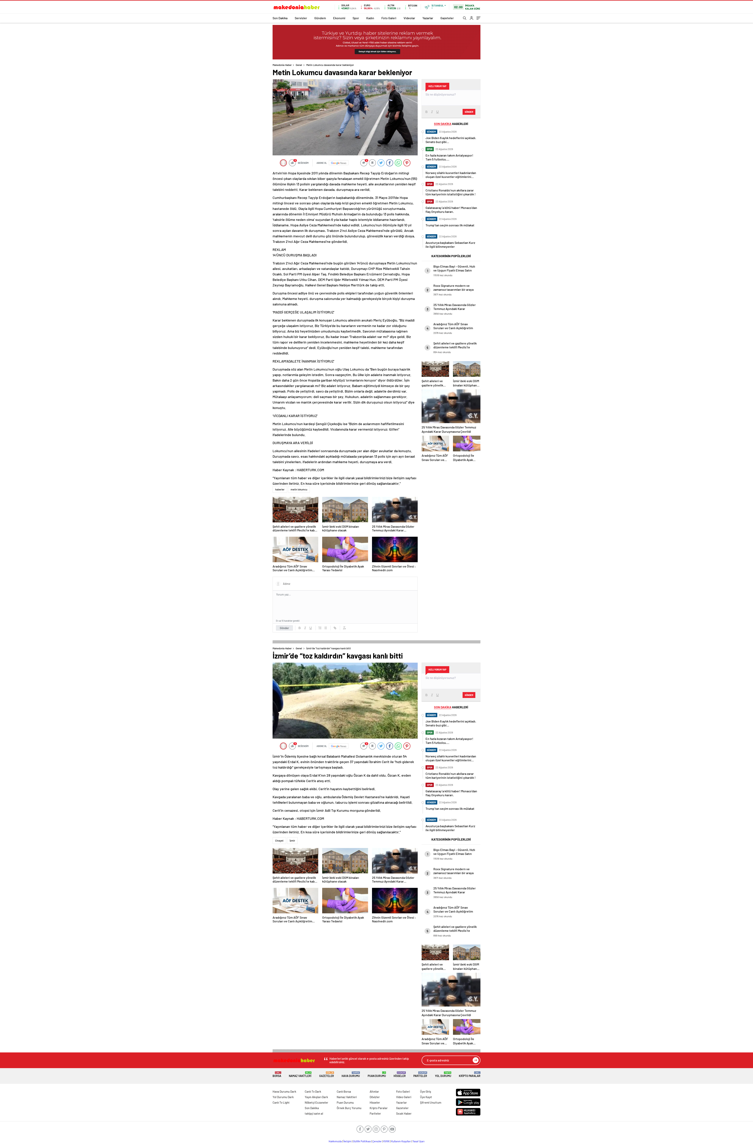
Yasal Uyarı (419, 1141)
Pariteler (420, 1074)
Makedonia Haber (282, 65)
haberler (280, 489)
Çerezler (377, 1141)
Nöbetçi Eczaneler (316, 1102)
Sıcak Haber (404, 1113)
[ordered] (320, 628)
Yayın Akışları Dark (316, 1097)
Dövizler (375, 1097)
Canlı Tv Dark (313, 1091)
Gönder (284, 628)
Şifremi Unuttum (430, 1102)
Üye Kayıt (426, 1097)
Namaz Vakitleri (300, 1074)
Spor (356, 18)
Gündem (320, 18)
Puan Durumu (377, 1074)
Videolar (409, 18)
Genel (299, 65)
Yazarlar (427, 18)
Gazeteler (447, 18)
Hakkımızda (335, 1141)
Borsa (277, 1074)
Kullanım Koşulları (401, 1141)
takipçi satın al (314, 1113)
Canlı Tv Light (281, 1102)
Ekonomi (339, 18)
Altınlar (374, 1091)
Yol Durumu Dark (283, 1097)
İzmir (292, 840)
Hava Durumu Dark (284, 1091)
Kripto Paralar (469, 1074)
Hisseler (400, 1074)
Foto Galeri (388, 18)
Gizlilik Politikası (362, 1141)
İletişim (347, 1141)
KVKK (386, 1141)
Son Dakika (280, 18)
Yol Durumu (443, 1074)
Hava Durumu (351, 1074)
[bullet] (325, 628)
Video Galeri (403, 1097)
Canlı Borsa (344, 1091)
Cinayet (279, 840)
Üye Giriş (425, 1091)
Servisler (301, 18)
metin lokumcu (299, 489)
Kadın (370, 18)
